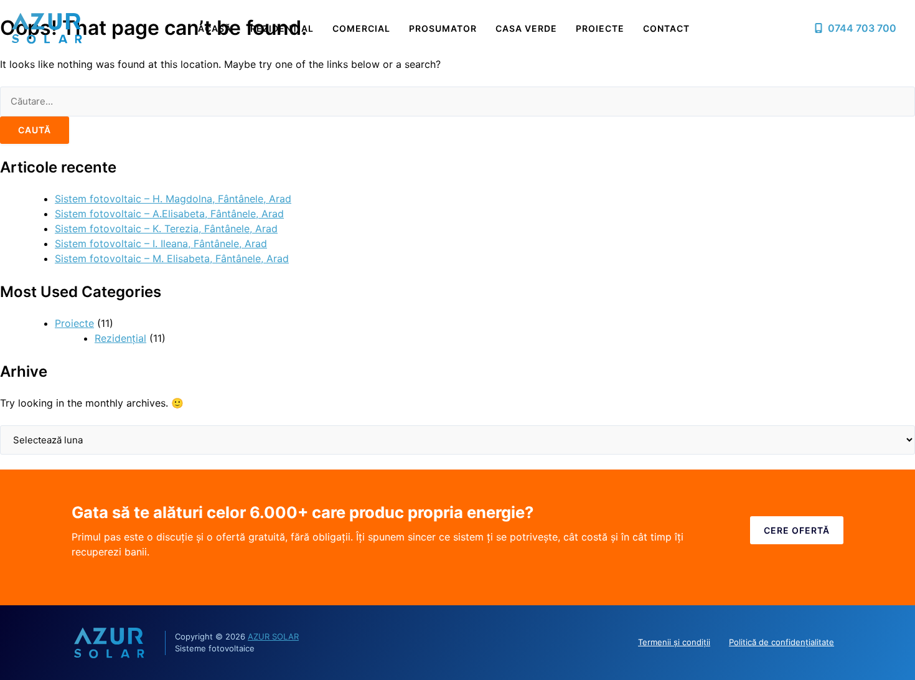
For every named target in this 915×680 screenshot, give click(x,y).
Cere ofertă (797, 530)
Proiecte (600, 28)
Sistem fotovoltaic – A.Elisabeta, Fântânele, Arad (169, 213)
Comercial (361, 28)
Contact (666, 28)
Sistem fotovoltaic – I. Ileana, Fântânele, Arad (161, 243)
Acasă (215, 28)
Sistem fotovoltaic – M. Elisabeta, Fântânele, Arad (172, 258)
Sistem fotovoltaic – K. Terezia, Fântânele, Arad (166, 228)
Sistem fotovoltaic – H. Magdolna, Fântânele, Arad (173, 198)
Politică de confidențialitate (781, 642)
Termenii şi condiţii (674, 642)
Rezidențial (282, 28)
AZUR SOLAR (273, 636)
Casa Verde (526, 28)
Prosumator (443, 28)
